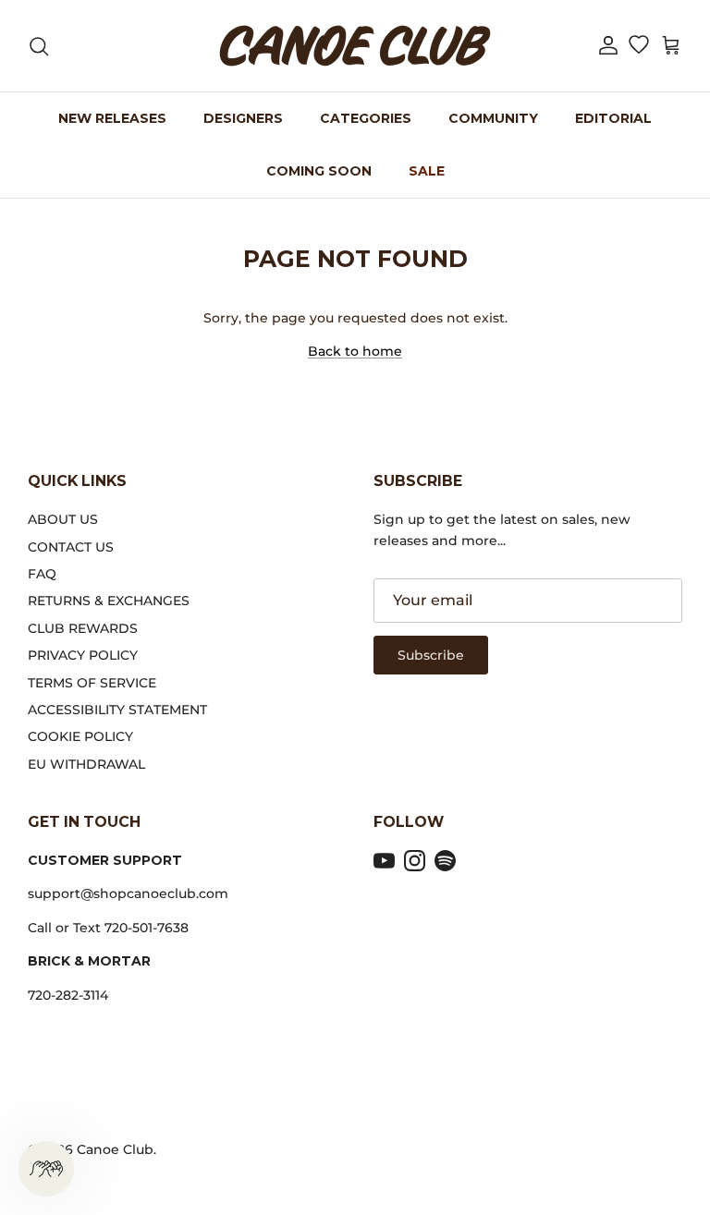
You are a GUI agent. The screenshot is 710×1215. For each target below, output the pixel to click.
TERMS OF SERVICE (92, 682)
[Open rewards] (46, 1169)
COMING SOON (319, 171)
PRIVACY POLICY (83, 655)
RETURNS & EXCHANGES (109, 600)
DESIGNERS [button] (243, 118)
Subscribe (431, 655)
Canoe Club (115, 1149)
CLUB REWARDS (83, 628)
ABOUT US (63, 519)
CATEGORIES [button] (365, 118)
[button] (608, 45)
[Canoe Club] (355, 45)
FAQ (42, 573)
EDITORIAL (613, 118)
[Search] (39, 46)
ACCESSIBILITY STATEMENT (117, 709)
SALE (427, 171)
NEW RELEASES (112, 118)
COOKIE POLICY (80, 736)
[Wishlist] (638, 46)
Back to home (355, 351)
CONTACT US (71, 547)
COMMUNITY (493, 118)
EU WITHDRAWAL (86, 764)
